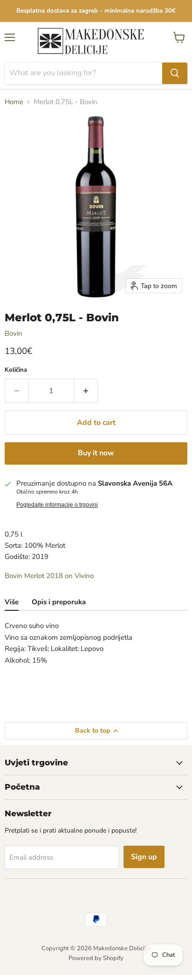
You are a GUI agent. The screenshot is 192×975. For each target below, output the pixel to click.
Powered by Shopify (96, 958)
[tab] (12, 603)
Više (12, 602)
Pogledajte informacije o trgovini (57, 505)
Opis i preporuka (59, 602)
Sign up (144, 857)
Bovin (13, 333)
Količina (16, 370)
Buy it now (96, 453)
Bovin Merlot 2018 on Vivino (49, 575)
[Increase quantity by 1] (86, 391)
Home (14, 102)
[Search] (174, 73)
